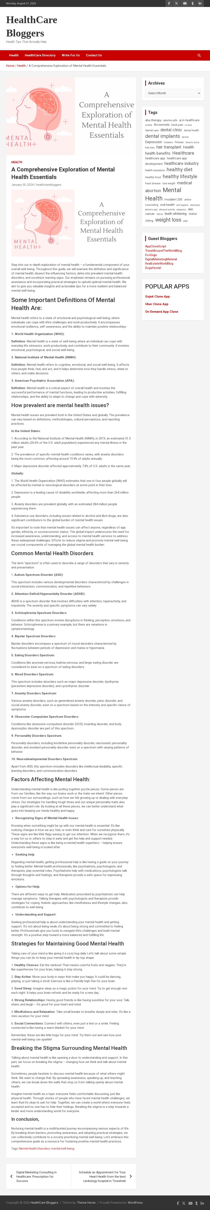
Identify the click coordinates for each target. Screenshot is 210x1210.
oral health (167, 205)
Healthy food (153, 177)
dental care (152, 130)
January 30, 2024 (22, 184)
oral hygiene (182, 205)
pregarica (181, 209)
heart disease (153, 183)
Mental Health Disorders (34, 1148)
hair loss (150, 147)
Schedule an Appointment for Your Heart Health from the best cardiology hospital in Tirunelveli (102, 1176)
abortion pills (170, 120)
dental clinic (171, 129)
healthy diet (179, 169)
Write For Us (71, 55)
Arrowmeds (162, 125)
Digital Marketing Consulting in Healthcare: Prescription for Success (36, 1176)
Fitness (179, 142)
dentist (185, 137)
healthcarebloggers (48, 184)
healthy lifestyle (180, 176)
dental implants (162, 136)
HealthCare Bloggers (44, 1202)
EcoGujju (151, 255)
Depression (153, 142)
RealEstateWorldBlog (159, 263)
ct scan (188, 125)
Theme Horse (86, 1202)
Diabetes (168, 142)
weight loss (168, 220)
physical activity (167, 209)
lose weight (168, 183)
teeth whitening (176, 214)
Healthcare (183, 153)
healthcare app (155, 158)
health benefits (157, 153)
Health (14, 55)
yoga (185, 221)
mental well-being (62, 1148)
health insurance (155, 170)
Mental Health (163, 194)
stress (159, 214)
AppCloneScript (155, 246)
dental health (191, 130)
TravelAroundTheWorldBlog (163, 250)
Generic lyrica (192, 142)
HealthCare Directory (40, 55)
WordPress (135, 1202)
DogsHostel (153, 268)
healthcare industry (181, 163)
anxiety (148, 125)
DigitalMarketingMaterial (161, 259)
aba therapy (153, 120)
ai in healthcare (189, 120)
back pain (177, 124)
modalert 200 (173, 199)
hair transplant (168, 147)
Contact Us (94, 55)
